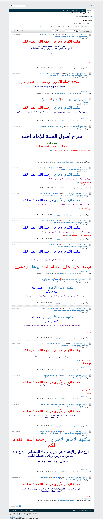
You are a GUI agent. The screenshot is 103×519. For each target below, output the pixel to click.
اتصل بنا (26, 510)
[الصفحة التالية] (12, 30)
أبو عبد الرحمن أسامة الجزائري (79, 126)
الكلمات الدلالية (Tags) (63, 26)
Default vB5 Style (85, 510)
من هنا (68, 150)
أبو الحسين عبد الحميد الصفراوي (66, 68)
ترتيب (61, 31)
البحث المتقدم (85, 16)
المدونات (82, 10)
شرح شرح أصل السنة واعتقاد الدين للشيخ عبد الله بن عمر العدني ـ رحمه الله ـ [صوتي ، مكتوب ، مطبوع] (64, 100)
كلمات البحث (87, 26)
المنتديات (89, 10)
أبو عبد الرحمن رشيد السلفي (79, 34)
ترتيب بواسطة (85, 31)
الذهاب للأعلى (14, 510)
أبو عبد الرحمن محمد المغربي (79, 343)
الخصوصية (21, 510)
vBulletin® (18, 514)
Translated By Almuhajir (16, 517)
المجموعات (66, 10)
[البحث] (11, 6)
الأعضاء (76, 26)
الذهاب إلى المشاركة (84, 65)
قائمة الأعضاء (78, 12)
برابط (51, 156)
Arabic (75, 510)
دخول (12, 0)
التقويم (71, 12)
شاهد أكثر (89, 65)
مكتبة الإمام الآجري (66, 107)
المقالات (74, 10)
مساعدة (31, 510)
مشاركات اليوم (87, 12)
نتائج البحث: (88, 23)
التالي (13, 505)
